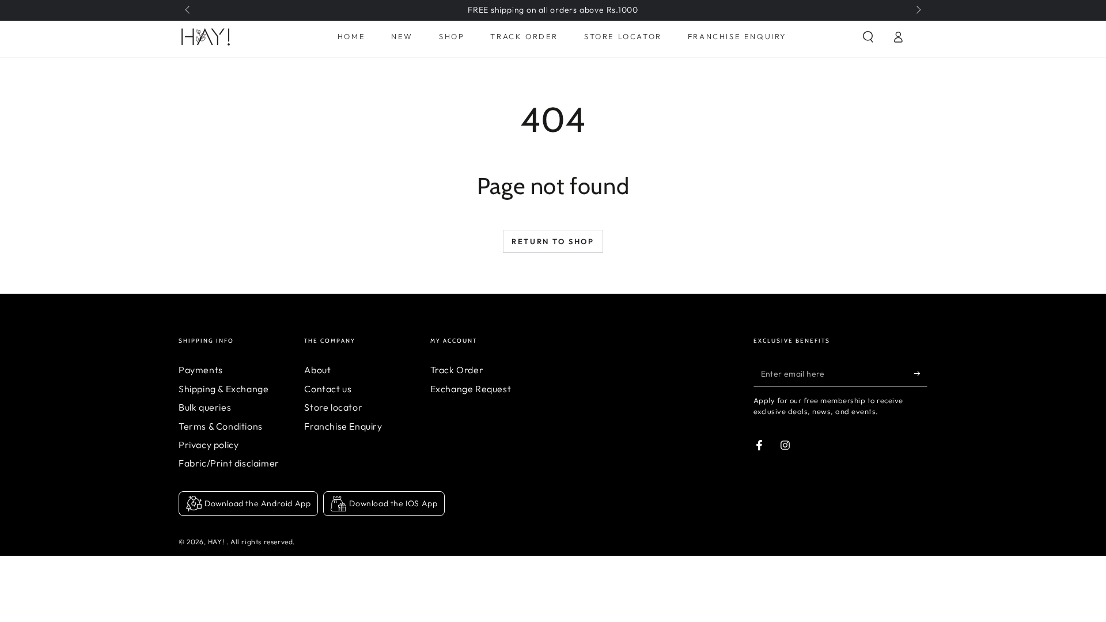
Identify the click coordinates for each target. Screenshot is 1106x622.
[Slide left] (188, 10)
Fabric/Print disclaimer (229, 463)
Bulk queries (205, 407)
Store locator (333, 407)
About (317, 370)
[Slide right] (917, 10)
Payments (201, 370)
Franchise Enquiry (343, 426)
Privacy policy (208, 444)
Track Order (457, 370)
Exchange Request (471, 389)
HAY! (217, 541)
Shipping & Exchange (223, 389)
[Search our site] (868, 37)
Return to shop (553, 241)
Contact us (327, 389)
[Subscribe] (920, 373)
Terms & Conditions (221, 426)
